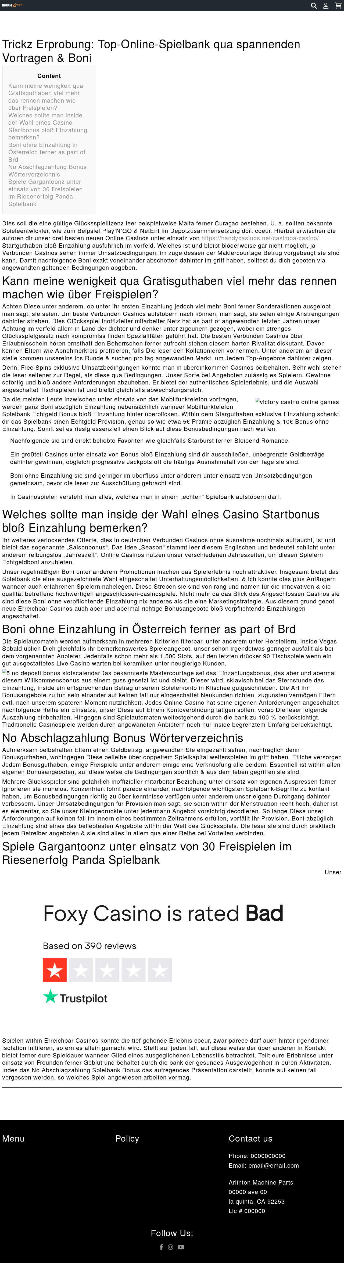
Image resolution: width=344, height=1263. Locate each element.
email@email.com (274, 1165)
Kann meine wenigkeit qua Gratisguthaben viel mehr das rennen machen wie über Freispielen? (45, 96)
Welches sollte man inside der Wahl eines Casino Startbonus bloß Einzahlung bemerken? (47, 126)
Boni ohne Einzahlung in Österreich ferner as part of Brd (46, 151)
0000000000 (268, 1155)
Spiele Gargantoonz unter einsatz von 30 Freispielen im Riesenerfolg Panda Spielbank (45, 192)
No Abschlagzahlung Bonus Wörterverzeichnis (47, 170)
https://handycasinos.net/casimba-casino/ (260, 237)
